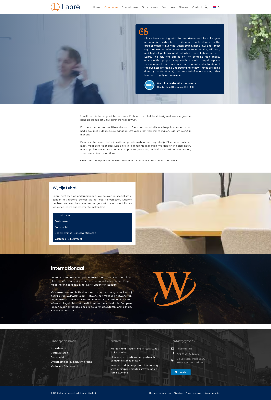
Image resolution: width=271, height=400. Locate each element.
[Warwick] (174, 288)
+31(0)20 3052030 (188, 353)
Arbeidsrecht (62, 214)
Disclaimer (178, 393)
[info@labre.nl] (174, 348)
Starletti (92, 393)
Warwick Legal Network (82, 295)
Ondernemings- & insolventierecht (75, 232)
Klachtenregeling (212, 393)
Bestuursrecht (63, 220)
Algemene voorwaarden (160, 393)
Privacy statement (194, 393)
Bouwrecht (61, 226)
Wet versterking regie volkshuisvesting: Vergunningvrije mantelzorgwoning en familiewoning (134, 369)
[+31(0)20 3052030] (174, 353)
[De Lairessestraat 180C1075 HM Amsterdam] (174, 360)
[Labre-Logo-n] (65, 7)
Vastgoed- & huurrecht (68, 238)
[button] (120, 7)
